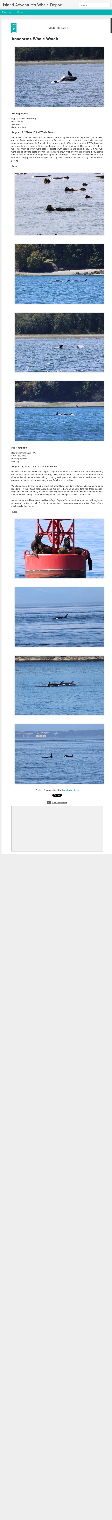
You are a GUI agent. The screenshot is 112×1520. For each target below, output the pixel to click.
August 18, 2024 (57, 27)
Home (20, 12)
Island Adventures (70, 790)
